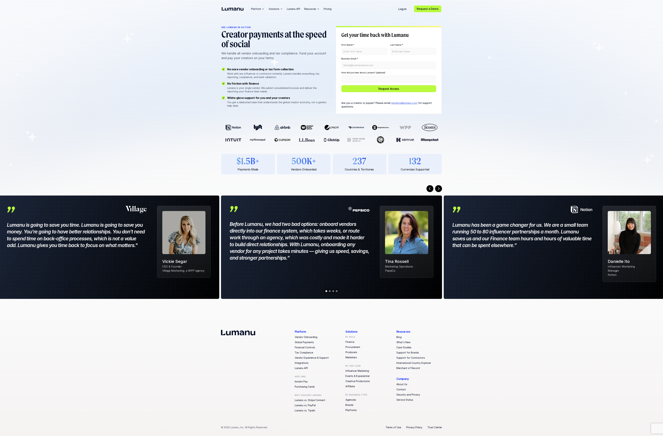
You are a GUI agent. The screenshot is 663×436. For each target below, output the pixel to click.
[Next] (438, 188)
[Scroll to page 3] (333, 291)
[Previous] (429, 188)
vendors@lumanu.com (404, 103)
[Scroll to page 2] (330, 291)
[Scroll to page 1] (326, 291)
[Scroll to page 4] (337, 291)
